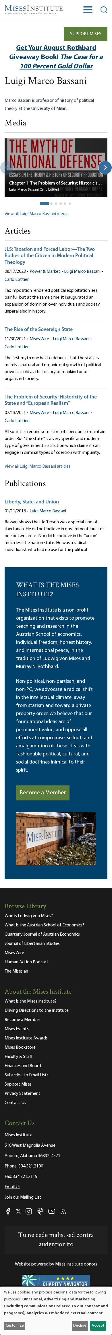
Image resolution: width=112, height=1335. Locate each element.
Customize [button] (15, 1325)
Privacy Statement (22, 1093)
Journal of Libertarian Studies (32, 943)
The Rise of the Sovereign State (39, 329)
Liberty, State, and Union (32, 502)
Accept (98, 1325)
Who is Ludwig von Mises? (29, 916)
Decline (79, 1325)
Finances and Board (23, 1066)
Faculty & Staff (19, 1056)
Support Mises (85, 34)
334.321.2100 (30, 1166)
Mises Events (17, 1029)
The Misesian (16, 971)
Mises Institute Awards (26, 1038)
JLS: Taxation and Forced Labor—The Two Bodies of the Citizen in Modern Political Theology (50, 256)
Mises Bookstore (20, 1047)
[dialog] (56, 1310)
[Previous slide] (7, 167)
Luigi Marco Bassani (82, 271)
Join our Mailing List (23, 1197)
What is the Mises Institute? (31, 1001)
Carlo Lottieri (17, 279)
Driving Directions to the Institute (37, 1010)
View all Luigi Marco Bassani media (37, 214)
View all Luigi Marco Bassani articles (37, 466)
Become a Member (43, 793)
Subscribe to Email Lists (27, 1075)
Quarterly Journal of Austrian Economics (42, 934)
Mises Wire (39, 339)
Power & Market (45, 271)
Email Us (12, 1187)
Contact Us (15, 1103)
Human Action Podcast (27, 962)
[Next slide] (105, 167)
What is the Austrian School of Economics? (44, 925)
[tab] (44, 203)
